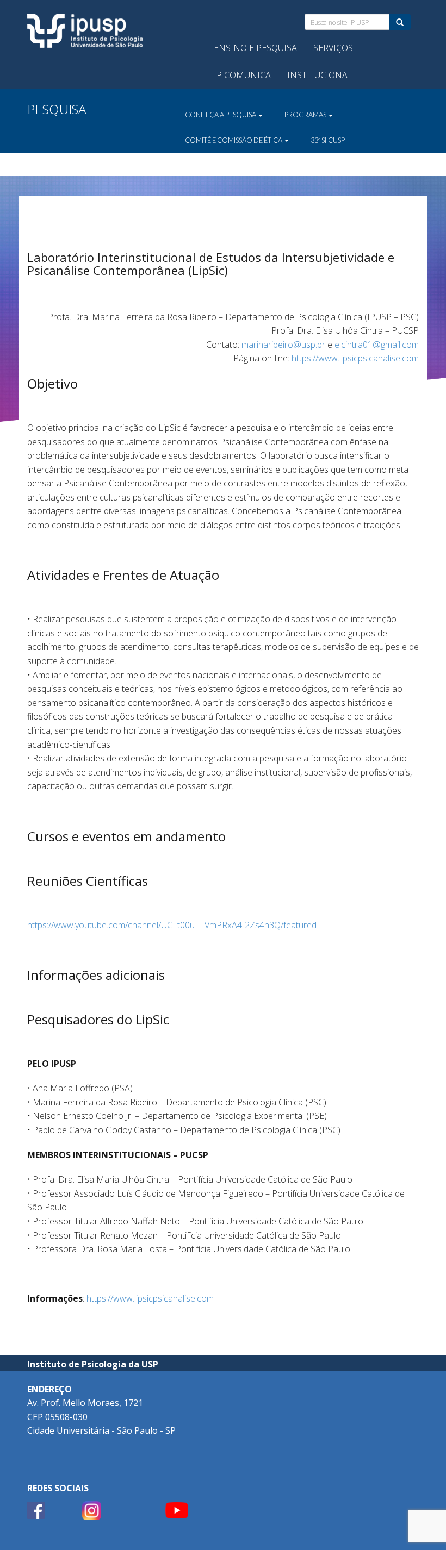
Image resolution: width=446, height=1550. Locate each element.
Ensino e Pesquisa (255, 48)
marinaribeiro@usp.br (283, 345)
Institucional (319, 75)
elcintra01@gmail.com (376, 345)
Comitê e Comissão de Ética (234, 140)
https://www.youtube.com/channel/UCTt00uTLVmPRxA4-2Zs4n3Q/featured (172, 925)
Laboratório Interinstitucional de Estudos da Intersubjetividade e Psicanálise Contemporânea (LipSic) (210, 263)
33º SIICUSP (328, 140)
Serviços (333, 48)
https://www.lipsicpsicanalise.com (355, 358)
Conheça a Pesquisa (221, 114)
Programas (305, 114)
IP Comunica (242, 75)
